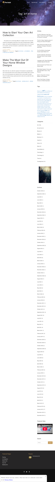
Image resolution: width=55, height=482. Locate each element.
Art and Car (11, 51)
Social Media (40, 149)
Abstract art (39, 91)
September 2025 (40, 193)
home (43, 103)
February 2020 (40, 370)
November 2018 (40, 415)
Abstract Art (4, 461)
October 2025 (40, 190)
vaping (38, 116)
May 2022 (39, 288)
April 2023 (39, 257)
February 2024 (40, 230)
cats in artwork (46, 99)
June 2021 (39, 321)
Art (7, 51)
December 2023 (40, 236)
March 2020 (39, 366)
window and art (25, 81)
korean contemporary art (45, 104)
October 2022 (40, 272)
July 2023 (39, 251)
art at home (20, 51)
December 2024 (40, 212)
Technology (39, 152)
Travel (38, 158)
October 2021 (40, 309)
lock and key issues (47, 106)
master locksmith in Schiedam (42, 108)
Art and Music (48, 91)
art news (45, 96)
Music (38, 146)
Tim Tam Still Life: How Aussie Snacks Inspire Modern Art (43, 51)
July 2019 (39, 391)
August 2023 (40, 248)
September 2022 (40, 275)
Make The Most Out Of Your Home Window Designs (15, 62)
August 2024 (40, 218)
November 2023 (40, 239)
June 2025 (39, 200)
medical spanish (49, 108)
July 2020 (39, 354)
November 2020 (40, 342)
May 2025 (39, 203)
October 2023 (40, 242)
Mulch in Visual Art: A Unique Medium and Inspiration (43, 75)
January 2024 (40, 233)
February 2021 (40, 333)
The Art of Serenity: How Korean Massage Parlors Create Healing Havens (44, 56)
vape (51, 115)
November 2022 (40, 269)
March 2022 (39, 294)
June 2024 (39, 224)
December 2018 (40, 412)
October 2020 (40, 345)
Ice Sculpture (5, 459)
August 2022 (40, 278)
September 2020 (40, 348)
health (43, 102)
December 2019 (40, 376)
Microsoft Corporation (40, 110)
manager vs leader (47, 107)
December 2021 (40, 303)
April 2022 (39, 291)
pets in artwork (47, 111)
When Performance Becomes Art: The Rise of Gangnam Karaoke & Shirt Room (44, 46)
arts (49, 98)
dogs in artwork (39, 102)
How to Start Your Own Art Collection (18, 34)
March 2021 (39, 330)
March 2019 (39, 403)
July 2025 (39, 197)
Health (38, 140)
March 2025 (39, 206)
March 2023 (39, 260)
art (43, 90)
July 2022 (39, 282)
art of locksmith (39, 97)
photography (40, 113)
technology (43, 115)
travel (48, 115)
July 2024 (39, 221)
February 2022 (40, 297)
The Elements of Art (36, 456)
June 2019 (39, 394)
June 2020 (39, 357)
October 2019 (40, 382)
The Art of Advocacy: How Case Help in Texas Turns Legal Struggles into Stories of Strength (45, 36)
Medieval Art (5, 464)
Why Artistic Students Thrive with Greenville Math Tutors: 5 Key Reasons (44, 71)
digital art (49, 100)
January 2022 (40, 300)
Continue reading (6, 49)
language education (40, 106)
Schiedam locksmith (46, 113)
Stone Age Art (42, 2)
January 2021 (40, 336)
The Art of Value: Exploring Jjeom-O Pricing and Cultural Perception (44, 41)
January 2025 (40, 209)
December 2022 (40, 266)
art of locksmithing (45, 97)
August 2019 (40, 388)
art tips (42, 99)
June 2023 (39, 254)
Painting (43, 112)
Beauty (38, 131)
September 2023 (40, 245)
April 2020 (39, 363)
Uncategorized (40, 161)
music (45, 110)
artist (42, 96)
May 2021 (39, 324)
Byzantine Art (34, 2)
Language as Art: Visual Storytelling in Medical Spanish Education (44, 61)
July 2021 (39, 318)
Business (39, 137)
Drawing (50, 2)
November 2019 (40, 379)
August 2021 (40, 315)
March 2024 (39, 227)
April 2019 (39, 400)
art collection (27, 51)
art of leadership (49, 96)
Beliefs (38, 134)
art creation (44, 94)
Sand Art (4, 462)
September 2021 (40, 312)
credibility (45, 100)
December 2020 (40, 339)
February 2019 (40, 406)
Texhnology (39, 155)
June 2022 (39, 285)
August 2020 (40, 351)
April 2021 (39, 327)
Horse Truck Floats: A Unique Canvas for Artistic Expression (43, 80)
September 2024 (40, 215)
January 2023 (40, 263)
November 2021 (40, 306)
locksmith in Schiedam (40, 107)
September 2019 (40, 385)
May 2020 (39, 360)
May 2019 (39, 397)
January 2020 (40, 373)
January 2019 (40, 409)
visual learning (42, 116)
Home (28, 2)
